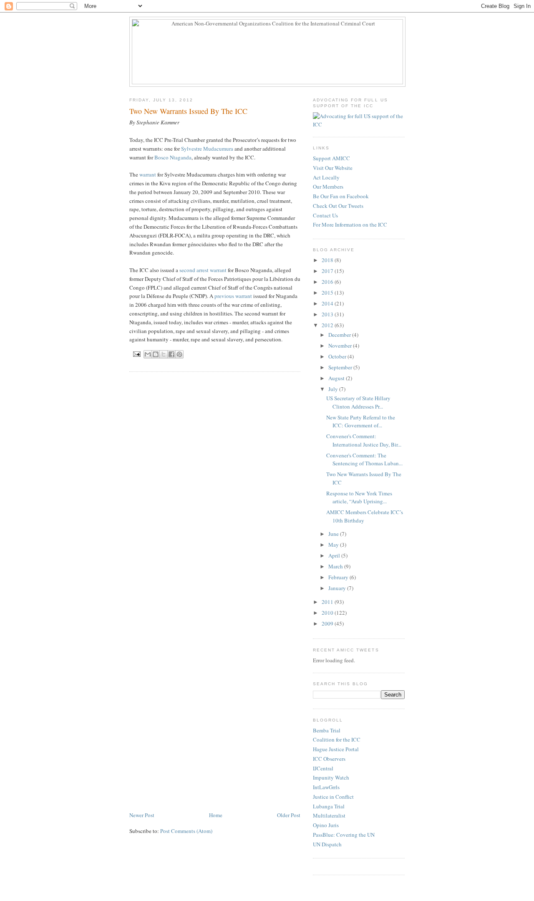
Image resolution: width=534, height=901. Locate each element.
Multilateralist (329, 815)
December (340, 334)
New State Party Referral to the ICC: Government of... (360, 421)
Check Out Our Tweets (338, 205)
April (334, 555)
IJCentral (323, 768)
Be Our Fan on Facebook (341, 196)
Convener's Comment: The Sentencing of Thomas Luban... (364, 459)
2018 (328, 260)
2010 (328, 612)
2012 (328, 325)
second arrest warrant (203, 270)
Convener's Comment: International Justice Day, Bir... (363, 440)
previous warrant (233, 296)
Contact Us (325, 215)
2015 (328, 292)
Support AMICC (331, 158)
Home (215, 815)
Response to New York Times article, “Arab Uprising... (359, 497)
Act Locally (326, 177)
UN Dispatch (327, 844)
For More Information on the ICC (350, 224)
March (336, 566)
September (340, 367)
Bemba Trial (326, 730)
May (334, 544)
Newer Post (141, 815)
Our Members (328, 186)
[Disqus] (214, 484)
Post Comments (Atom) (186, 831)
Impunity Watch (331, 777)
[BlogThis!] (155, 354)
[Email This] (148, 354)
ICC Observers (329, 758)
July (333, 389)
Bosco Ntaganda (172, 157)
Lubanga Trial (329, 806)
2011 (328, 602)
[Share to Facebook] (171, 354)
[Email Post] (136, 353)
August (337, 378)
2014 (328, 303)
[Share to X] (163, 354)
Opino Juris (326, 825)
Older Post (288, 815)
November (340, 345)
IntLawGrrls (326, 787)
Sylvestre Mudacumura (207, 148)
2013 (328, 314)
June (334, 534)
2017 (328, 271)
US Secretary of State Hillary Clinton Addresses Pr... (358, 402)
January (337, 588)
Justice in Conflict (333, 796)
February (339, 577)
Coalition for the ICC (336, 739)
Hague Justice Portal (336, 749)
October (338, 356)
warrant (147, 174)
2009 (328, 623)
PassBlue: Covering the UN (344, 834)
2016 (328, 281)
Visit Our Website (333, 168)
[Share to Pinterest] (179, 354)
